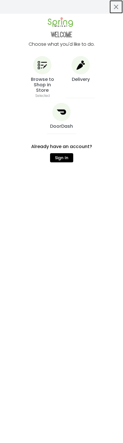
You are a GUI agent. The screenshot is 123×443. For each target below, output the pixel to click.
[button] (42, 77)
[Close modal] (116, 7)
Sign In (61, 158)
